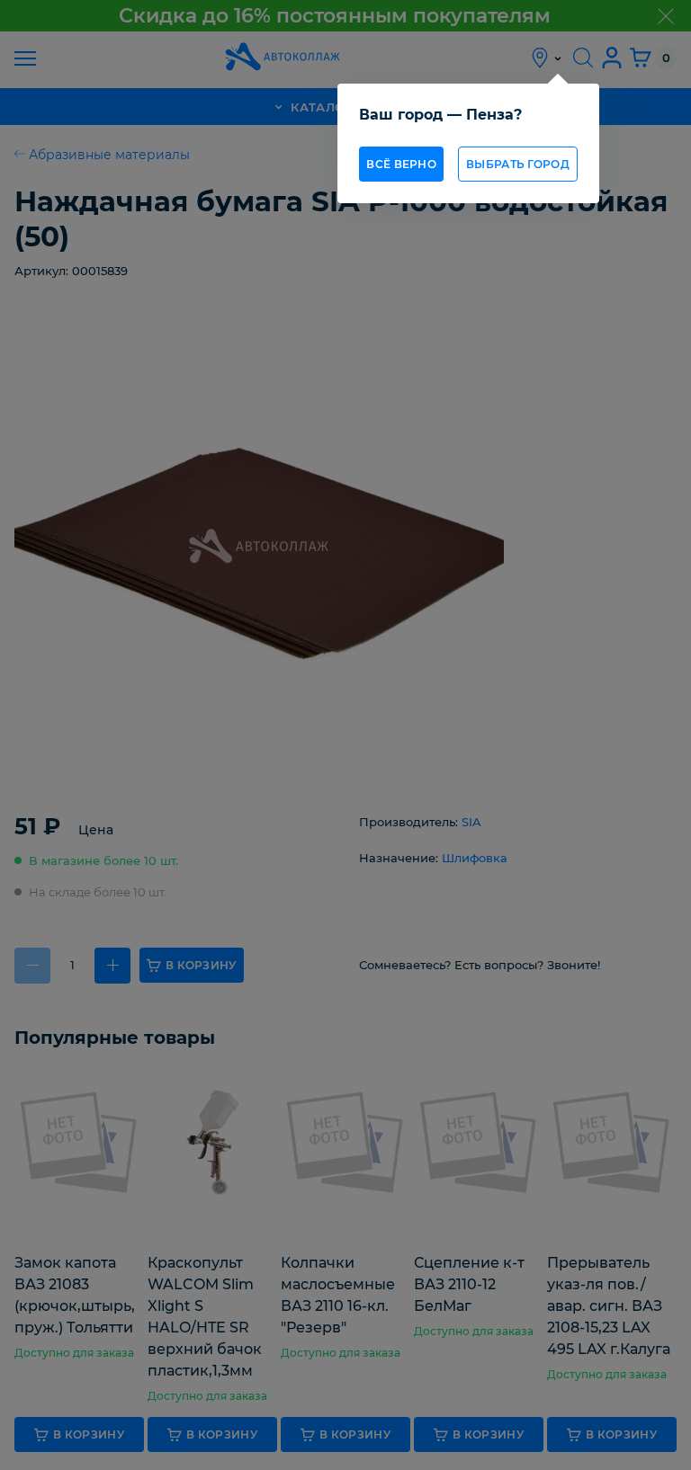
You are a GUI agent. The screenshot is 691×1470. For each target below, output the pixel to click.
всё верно (401, 164)
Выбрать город (518, 164)
